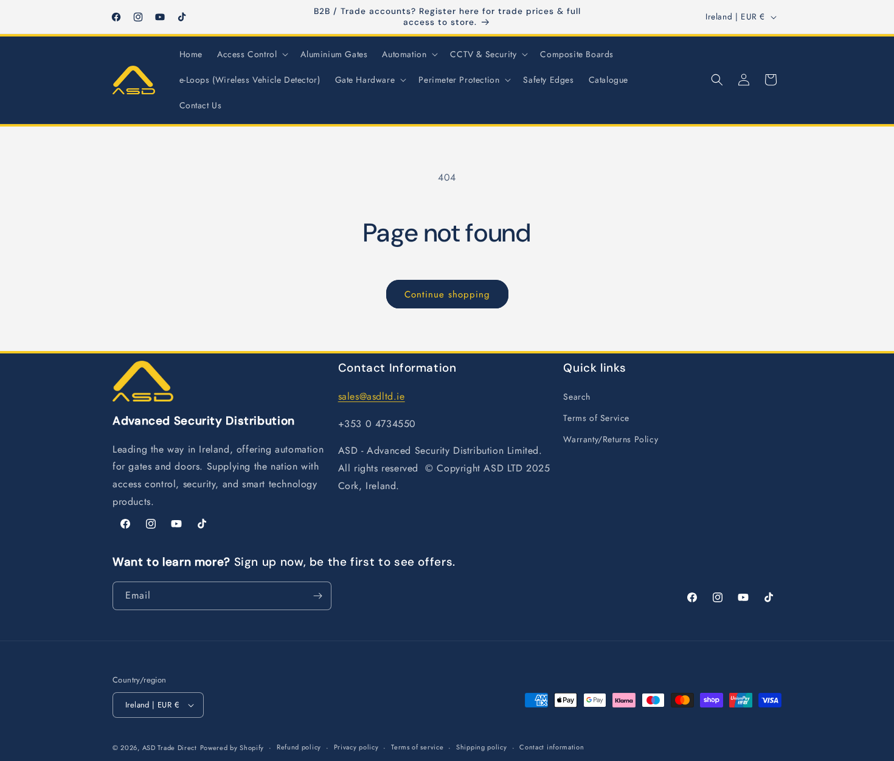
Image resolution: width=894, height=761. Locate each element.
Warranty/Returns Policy (610, 439)
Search (577, 397)
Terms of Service (596, 418)
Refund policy (299, 747)
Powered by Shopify (232, 747)
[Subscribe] (317, 596)
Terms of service (417, 747)
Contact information (551, 747)
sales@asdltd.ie (371, 396)
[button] (251, 54)
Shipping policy (481, 747)
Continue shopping (447, 294)
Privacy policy (356, 747)
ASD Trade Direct (169, 747)
